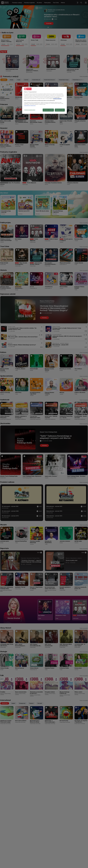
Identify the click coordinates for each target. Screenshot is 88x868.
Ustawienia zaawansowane (29, 109)
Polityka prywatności (57, 98)
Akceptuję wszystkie (60, 110)
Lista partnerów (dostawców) (29, 105)
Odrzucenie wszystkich (48, 110)
